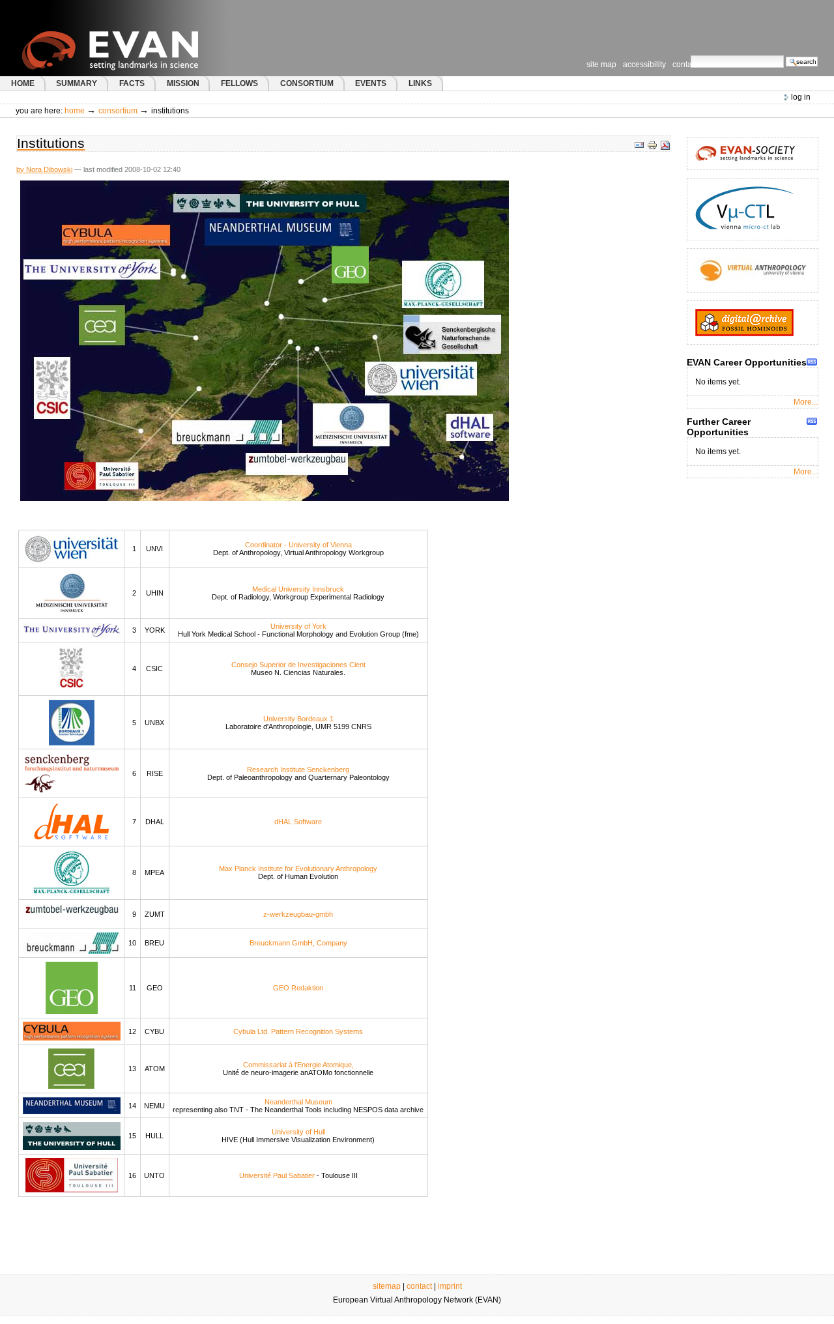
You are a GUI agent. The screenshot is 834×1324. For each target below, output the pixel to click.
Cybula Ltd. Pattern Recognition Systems (298, 1031)
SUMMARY (76, 83)
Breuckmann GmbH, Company (298, 943)
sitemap (387, 1286)
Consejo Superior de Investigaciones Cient (298, 665)
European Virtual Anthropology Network (136, 38)
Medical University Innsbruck (298, 589)
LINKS (420, 83)
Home (75, 110)
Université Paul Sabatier (277, 1175)
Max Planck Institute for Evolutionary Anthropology (298, 868)
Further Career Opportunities (719, 426)
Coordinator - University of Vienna (298, 545)
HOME (23, 83)
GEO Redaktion (298, 988)
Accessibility (644, 64)
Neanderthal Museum (298, 1102)
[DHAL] (72, 821)
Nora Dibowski (49, 169)
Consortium (117, 110)
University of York (298, 626)
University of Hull (298, 1132)
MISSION (183, 83)
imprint (450, 1286)
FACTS (132, 83)
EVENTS (370, 83)
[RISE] (72, 773)
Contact (685, 64)
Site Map (601, 64)
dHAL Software (298, 822)
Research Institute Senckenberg (298, 769)
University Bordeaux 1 (298, 719)
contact (419, 1286)
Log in (801, 97)
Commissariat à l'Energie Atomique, (298, 1065)
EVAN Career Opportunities (747, 362)
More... (806, 402)
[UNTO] (71, 1175)
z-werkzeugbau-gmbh (298, 914)
